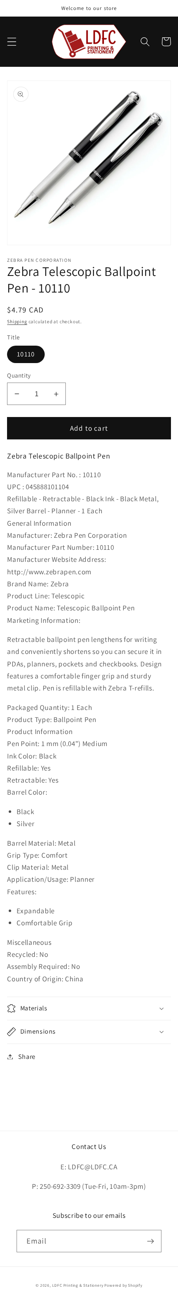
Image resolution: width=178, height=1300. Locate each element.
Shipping (17, 321)
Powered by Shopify (123, 1285)
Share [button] (27, 1056)
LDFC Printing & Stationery (77, 1285)
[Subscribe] (150, 1241)
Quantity (19, 375)
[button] (11, 41)
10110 (26, 354)
